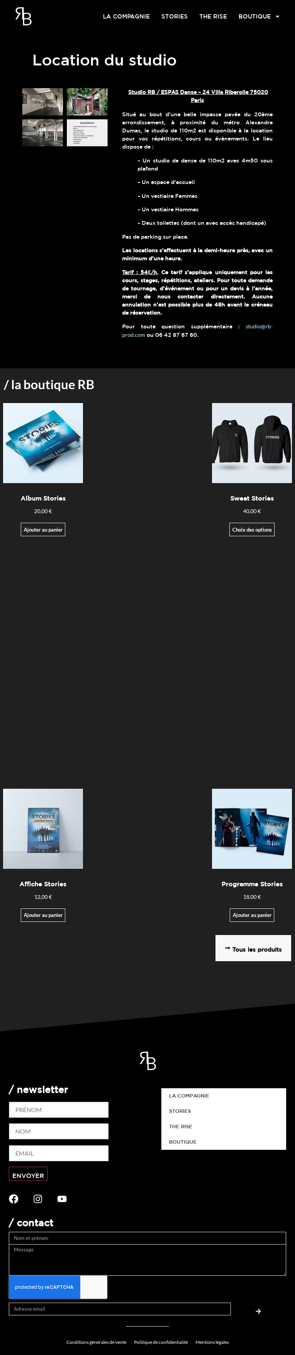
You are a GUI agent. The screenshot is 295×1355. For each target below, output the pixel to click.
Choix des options (252, 530)
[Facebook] (13, 1199)
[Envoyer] (258, 1309)
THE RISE (213, 16)
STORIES (174, 16)
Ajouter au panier (43, 530)
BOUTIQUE (255, 16)
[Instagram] (38, 1199)
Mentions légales (212, 1342)
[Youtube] (62, 1199)
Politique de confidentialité (161, 1342)
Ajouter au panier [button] (252, 915)
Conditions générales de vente (96, 1342)
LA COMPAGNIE (126, 16)
